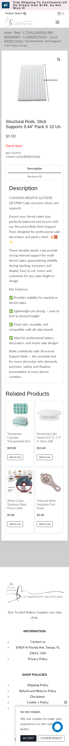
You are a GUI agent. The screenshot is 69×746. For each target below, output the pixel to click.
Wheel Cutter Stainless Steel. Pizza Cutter (17, 504)
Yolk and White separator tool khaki (46, 504)
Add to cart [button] (15, 457)
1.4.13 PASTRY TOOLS (28, 157)
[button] (59, 59)
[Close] (65, 702)
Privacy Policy (37, 659)
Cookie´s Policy (37, 702)
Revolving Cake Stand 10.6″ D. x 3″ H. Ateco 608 (49, 437)
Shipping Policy (37, 685)
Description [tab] (34, 168)
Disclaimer (37, 696)
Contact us (37, 642)
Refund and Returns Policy (37, 691)
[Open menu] (59, 22)
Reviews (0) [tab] (34, 176)
